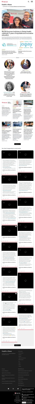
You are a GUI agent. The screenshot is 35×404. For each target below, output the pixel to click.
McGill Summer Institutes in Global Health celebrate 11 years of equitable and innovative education (17, 33)
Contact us (17, 402)
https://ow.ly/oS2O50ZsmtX (10, 257)
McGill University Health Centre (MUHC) (25, 370)
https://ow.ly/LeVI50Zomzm (10, 212)
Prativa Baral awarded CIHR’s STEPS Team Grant (25, 72)
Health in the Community (8, 92)
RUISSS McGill (20, 377)
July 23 (3, 288)
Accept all (24, 402)
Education (3, 29)
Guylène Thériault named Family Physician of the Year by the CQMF (9, 95)
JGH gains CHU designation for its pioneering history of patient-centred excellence (26, 95)
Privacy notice (17, 397)
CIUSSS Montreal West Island (23, 372)
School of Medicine (5, 370)
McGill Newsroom (21, 385)
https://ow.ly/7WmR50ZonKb (7, 310)
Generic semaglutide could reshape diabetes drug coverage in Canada (17, 131)
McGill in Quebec (21, 359)
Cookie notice (18, 398)
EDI (19, 361)
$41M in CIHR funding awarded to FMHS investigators (6, 131)
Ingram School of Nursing (6, 372)
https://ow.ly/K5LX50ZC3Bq (7, 167)
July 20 (4, 338)
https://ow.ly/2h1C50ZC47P (7, 190)
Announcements (24, 92)
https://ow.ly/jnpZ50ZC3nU (24, 190)
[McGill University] (5, 2)
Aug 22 (20, 168)
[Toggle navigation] (31, 1)
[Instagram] (13, 388)
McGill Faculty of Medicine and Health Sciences (25, 167)
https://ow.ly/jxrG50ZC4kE (23, 165)
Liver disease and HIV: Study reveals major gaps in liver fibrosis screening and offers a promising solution (28, 131)
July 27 (20, 243)
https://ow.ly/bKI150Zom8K (24, 318)
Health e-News (7, 4)
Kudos (9, 70)
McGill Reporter (21, 383)
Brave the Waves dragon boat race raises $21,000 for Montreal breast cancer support (27, 111)
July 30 (4, 221)
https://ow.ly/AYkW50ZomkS (10, 281)
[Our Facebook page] (8, 388)
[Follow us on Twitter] (18, 388)
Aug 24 (3, 171)
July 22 (3, 313)
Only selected (29, 402)
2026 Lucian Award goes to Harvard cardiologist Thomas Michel (17, 111)
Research (3, 49)
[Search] (28, 2)
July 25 (3, 238)
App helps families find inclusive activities (25, 52)
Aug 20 (3, 196)
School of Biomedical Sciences (7, 383)
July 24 (20, 268)
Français (20, 366)
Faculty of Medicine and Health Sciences (17, 6)
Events (20, 364)
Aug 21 (20, 193)
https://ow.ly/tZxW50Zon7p (7, 333)
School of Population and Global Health (8, 381)
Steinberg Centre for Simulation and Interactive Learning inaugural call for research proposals (9, 52)
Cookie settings (17, 400)
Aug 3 (19, 218)
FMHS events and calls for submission (6, 108)
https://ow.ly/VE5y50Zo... (12, 218)
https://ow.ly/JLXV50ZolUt (23, 262)
